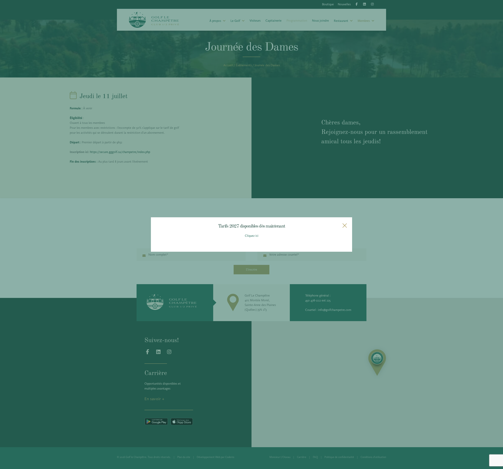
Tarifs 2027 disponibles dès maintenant (251, 225)
